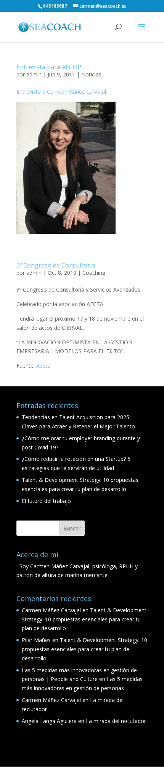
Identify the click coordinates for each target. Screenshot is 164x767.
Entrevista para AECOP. (49, 67)
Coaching (93, 272)
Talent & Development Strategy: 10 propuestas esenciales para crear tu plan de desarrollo (84, 619)
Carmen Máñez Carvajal (51, 610)
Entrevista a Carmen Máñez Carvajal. (61, 91)
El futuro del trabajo (46, 500)
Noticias (91, 74)
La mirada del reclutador (116, 721)
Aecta (43, 365)
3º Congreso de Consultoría (55, 265)
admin (34, 74)
